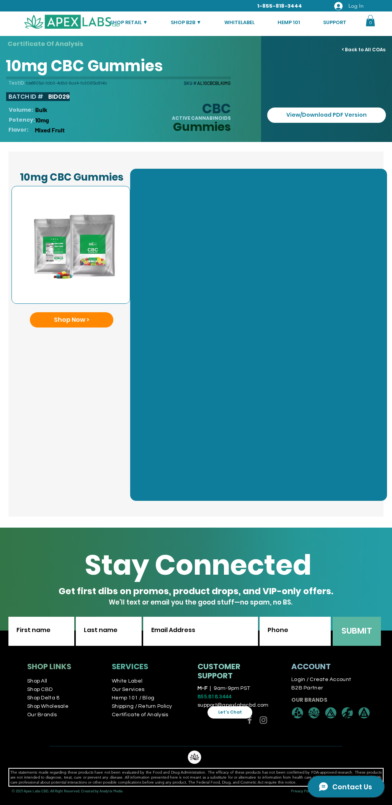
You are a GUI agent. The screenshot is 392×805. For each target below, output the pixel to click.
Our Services (128, 689)
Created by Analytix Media (101, 791)
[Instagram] (263, 720)
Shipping (123, 706)
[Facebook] (250, 720)
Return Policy (155, 706)
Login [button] (298, 679)
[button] (370, 20)
